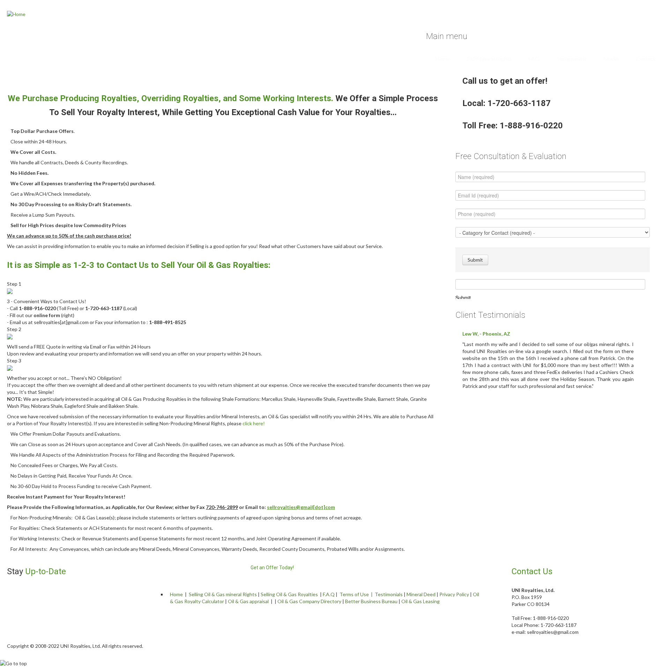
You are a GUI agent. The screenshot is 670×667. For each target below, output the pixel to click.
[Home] (16, 14)
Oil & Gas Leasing (420, 601)
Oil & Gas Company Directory (309, 601)
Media (611, 58)
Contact (645, 58)
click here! (254, 423)
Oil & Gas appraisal (248, 601)
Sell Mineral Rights (489, 58)
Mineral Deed (421, 594)
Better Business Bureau (371, 601)
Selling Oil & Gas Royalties (289, 594)
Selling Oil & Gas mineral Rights (223, 594)
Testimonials (571, 58)
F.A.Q (329, 594)
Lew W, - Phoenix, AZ (486, 334)
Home (442, 58)
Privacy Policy (454, 594)
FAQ (533, 58)
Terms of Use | (357, 594)
